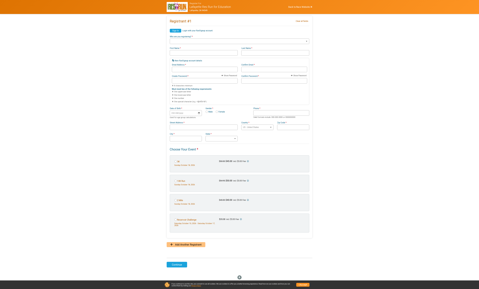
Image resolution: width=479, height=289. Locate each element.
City (172, 134)
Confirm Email (248, 65)
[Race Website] (178, 7)
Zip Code (282, 123)
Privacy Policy (196, 286)
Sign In (175, 30)
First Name (175, 48)
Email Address (179, 65)
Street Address (177, 123)
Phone (256, 108)
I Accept (303, 285)
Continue (177, 264)
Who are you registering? (181, 37)
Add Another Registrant (188, 244)
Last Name (246, 48)
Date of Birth (176, 108)
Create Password (180, 76)
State (209, 134)
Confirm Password (250, 76)
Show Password (230, 76)
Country (245, 123)
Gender (209, 108)
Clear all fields (302, 21)
